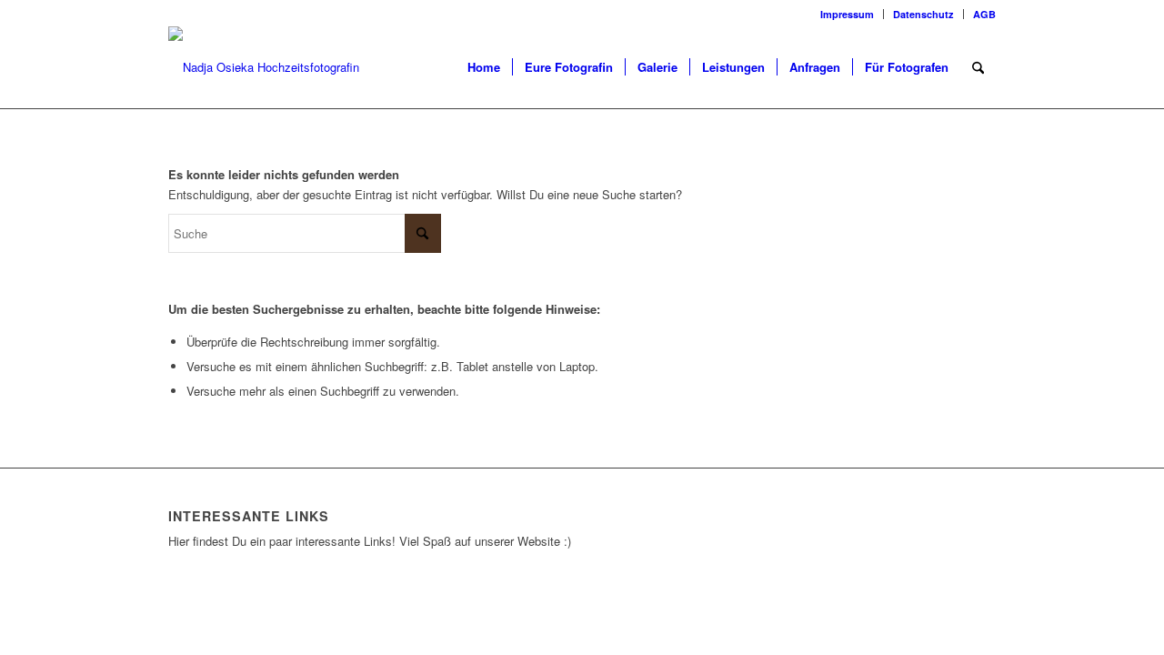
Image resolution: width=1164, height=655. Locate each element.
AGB (984, 14)
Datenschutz (923, 14)
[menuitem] (847, 14)
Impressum (847, 14)
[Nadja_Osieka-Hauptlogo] (291, 67)
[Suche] (978, 67)
